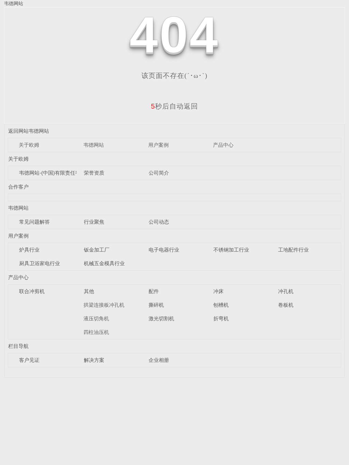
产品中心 (223, 145)
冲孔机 (285, 291)
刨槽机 (221, 305)
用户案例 (158, 145)
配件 (154, 291)
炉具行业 (29, 250)
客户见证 (29, 360)
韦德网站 (13, 3)
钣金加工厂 (96, 250)
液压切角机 (96, 318)
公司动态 (159, 222)
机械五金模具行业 (104, 263)
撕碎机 (156, 305)
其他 (89, 291)
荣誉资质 (94, 173)
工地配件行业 (293, 250)
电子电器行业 (164, 250)
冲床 (218, 291)
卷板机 (285, 305)
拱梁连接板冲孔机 (104, 305)
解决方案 (94, 360)
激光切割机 (161, 318)
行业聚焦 (94, 222)
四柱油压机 (96, 332)
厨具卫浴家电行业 (39, 263)
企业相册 (159, 360)
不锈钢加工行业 (231, 250)
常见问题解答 (34, 222)
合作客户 (18, 187)
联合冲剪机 (32, 291)
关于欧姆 (29, 145)
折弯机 (221, 318)
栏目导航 (18, 346)
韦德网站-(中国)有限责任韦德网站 (57, 173)
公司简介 (159, 173)
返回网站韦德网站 (28, 131)
